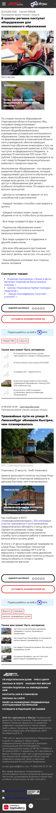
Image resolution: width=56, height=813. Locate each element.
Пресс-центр (41, 679)
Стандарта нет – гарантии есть (27, 372)
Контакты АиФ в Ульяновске (20, 694)
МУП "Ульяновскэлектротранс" (17, 465)
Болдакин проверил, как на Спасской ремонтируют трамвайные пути (31, 657)
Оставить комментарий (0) (28, 319)
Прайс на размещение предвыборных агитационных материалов (25, 703)
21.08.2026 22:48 (9, 406)
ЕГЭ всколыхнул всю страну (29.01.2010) (31, 363)
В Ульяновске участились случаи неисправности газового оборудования (32, 354)
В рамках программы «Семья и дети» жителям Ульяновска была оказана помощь (28, 282)
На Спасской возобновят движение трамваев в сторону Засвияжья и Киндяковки (30, 631)
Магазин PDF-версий (38, 683)
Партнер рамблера (42, 799)
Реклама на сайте (13, 698)
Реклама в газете (12, 683)
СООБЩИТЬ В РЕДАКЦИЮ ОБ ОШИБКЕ (23, 709)
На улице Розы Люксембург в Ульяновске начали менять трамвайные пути (32, 639)
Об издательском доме (17, 679)
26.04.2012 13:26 (9, 11)
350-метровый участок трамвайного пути (26, 522)
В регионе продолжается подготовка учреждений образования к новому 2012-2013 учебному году (32, 383)
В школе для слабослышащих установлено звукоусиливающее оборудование (28, 392)
